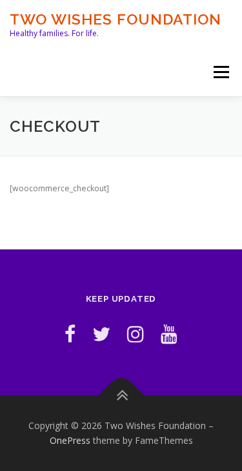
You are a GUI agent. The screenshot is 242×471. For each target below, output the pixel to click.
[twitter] (101, 333)
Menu (220, 72)
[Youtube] (169, 333)
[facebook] (70, 333)
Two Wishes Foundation (115, 19)
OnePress (70, 440)
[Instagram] (135, 333)
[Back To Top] (121, 395)
